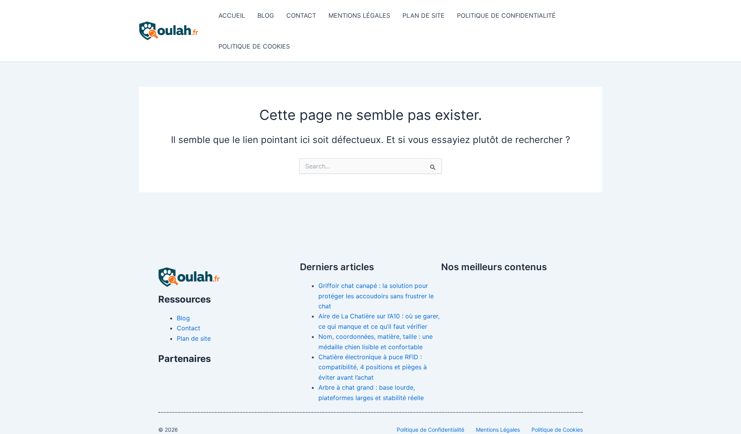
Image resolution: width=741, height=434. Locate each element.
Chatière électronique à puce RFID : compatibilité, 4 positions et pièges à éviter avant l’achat (372, 367)
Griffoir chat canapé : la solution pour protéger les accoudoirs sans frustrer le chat (376, 296)
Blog (265, 15)
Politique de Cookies (254, 46)
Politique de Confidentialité (506, 15)
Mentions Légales (359, 15)
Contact (301, 15)
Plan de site (424, 15)
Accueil (231, 15)
